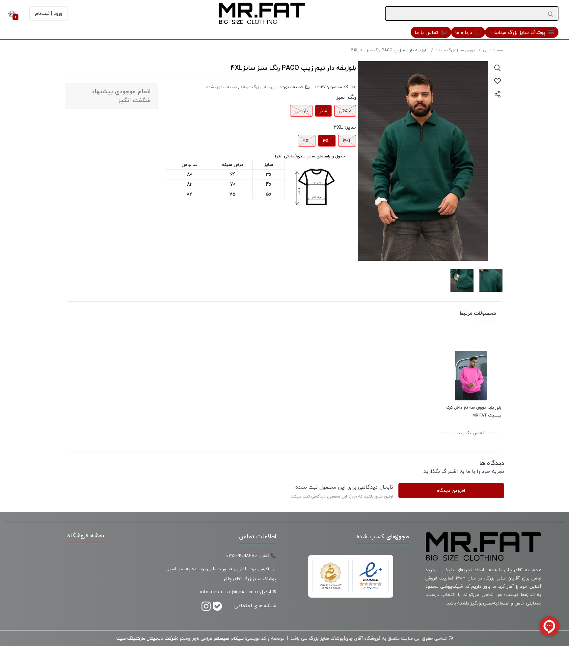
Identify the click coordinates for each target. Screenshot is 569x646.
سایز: (350, 127)
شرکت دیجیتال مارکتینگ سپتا (146, 638)
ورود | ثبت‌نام (48, 13)
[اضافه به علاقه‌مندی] (497, 81)
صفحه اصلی (493, 50)
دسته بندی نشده (221, 87)
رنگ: (351, 97)
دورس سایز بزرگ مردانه (455, 50)
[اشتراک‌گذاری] (497, 94)
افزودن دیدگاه (451, 490)
